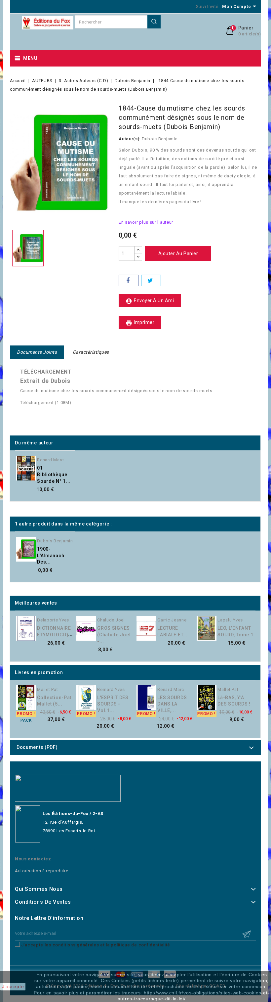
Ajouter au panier (178, 253)
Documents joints (37, 352)
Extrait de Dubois (45, 380)
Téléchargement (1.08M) (45, 402)
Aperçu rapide (78, 462)
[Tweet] (151, 280)
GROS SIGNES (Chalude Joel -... (114, 634)
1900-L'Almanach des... (50, 555)
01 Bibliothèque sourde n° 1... (53, 474)
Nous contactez (33, 858)
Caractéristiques (91, 352)
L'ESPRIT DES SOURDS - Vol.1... (112, 704)
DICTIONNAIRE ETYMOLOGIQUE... (58, 631)
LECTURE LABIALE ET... (172, 631)
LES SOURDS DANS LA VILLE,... (172, 704)
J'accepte (13, 986)
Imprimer (140, 323)
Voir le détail (78, 475)
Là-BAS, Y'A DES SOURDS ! (233, 701)
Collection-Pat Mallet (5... (54, 701)
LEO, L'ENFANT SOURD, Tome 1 (235, 631)
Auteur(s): (129, 138)
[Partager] (128, 280)
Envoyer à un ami (150, 301)
